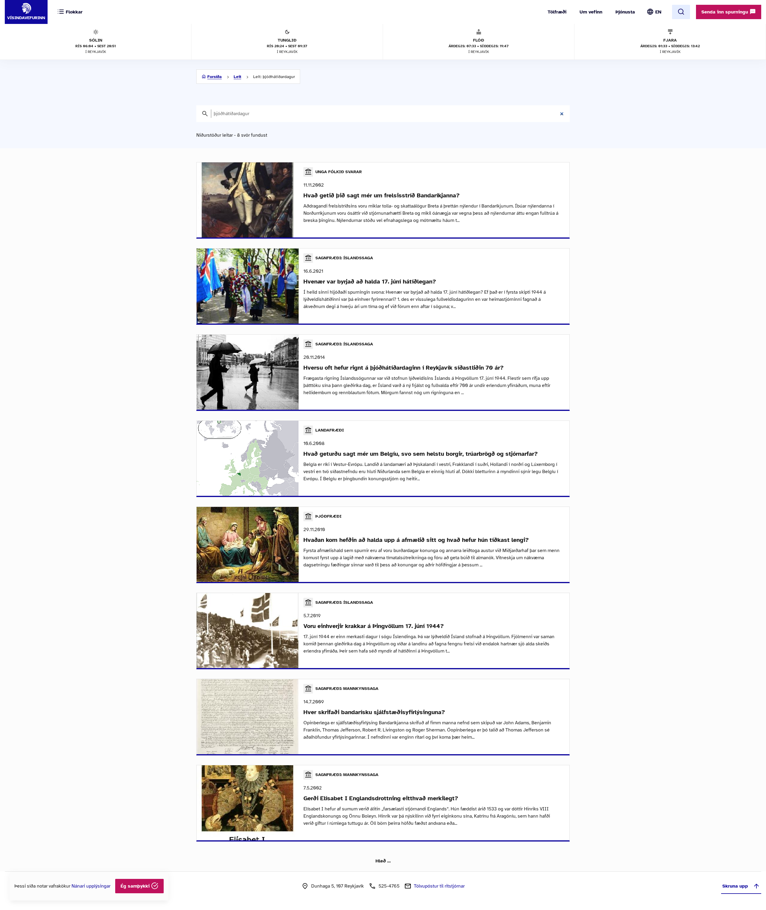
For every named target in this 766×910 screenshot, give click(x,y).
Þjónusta (625, 12)
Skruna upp (735, 886)
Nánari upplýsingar (91, 886)
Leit (237, 76)
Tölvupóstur (439, 886)
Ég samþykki (136, 886)
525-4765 (389, 886)
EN (658, 12)
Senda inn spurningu (725, 12)
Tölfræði (557, 12)
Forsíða (214, 76)
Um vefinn (591, 12)
